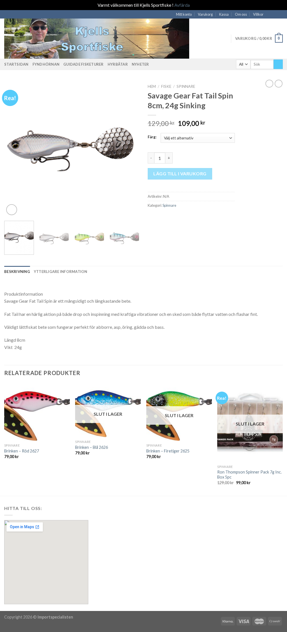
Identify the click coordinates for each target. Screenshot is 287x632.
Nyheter (140, 64)
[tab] (17, 271)
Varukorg (205, 14)
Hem (152, 86)
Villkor (258, 14)
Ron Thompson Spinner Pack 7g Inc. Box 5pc (249, 475)
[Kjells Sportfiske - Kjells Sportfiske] (102, 39)
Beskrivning (17, 271)
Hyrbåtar (118, 64)
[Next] (129, 148)
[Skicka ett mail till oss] (274, 14)
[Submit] (278, 64)
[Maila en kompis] (158, 217)
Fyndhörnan (46, 64)
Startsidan (16, 64)
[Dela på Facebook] (151, 217)
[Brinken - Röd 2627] (37, 412)
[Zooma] (11, 209)
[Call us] (280, 14)
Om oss (241, 14)
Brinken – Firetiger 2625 (167, 451)
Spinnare (186, 86)
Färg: (152, 137)
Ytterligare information (60, 271)
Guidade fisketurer (83, 64)
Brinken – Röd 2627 (21, 451)
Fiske (166, 86)
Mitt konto (184, 14)
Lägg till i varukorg (180, 173)
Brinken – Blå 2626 (91, 447)
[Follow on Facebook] (269, 14)
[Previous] (14, 148)
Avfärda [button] (182, 5)
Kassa (224, 14)
